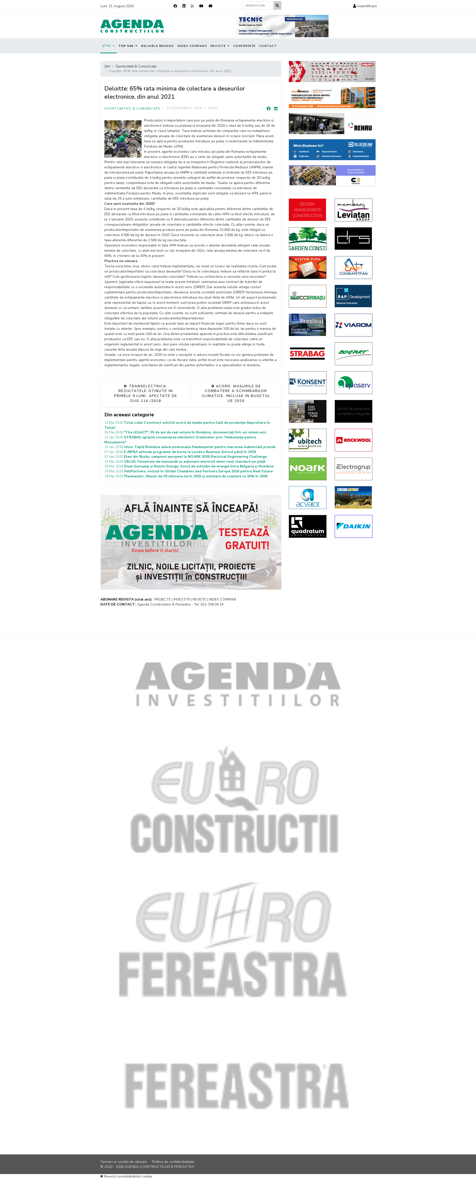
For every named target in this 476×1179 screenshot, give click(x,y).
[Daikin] (354, 526)
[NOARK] (308, 468)
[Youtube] (201, 6)
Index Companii (192, 46)
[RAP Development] (354, 296)
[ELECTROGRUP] (354, 468)
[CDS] (354, 411)
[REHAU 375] (332, 123)
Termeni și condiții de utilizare (123, 1161)
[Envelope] (210, 6)
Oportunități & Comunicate (132, 109)
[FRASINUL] (308, 325)
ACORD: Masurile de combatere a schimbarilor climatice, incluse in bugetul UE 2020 (236, 393)
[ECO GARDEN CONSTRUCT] (308, 238)
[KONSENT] (308, 382)
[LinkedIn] (275, 109)
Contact (268, 46)
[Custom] (192, 6)
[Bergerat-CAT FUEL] (354, 497)
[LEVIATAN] (354, 210)
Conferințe (244, 46)
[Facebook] (175, 6)
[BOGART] (354, 353)
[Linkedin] (183, 6)
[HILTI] (332, 71)
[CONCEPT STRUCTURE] (308, 411)
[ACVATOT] (308, 497)
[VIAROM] (354, 325)
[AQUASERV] (354, 382)
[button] (365, 6)
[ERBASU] (308, 296)
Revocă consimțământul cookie (127, 1176)
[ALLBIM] (332, 149)
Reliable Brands (157, 46)
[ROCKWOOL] (354, 440)
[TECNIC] (282, 26)
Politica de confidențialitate (173, 1161)
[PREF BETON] (332, 97)
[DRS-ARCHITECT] (354, 238)
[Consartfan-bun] (354, 267)
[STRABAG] (308, 353)
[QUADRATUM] (308, 526)
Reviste (218, 46)
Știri (106, 46)
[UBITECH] (308, 440)
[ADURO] (308, 210)
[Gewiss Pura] (308, 267)
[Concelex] (332, 175)
